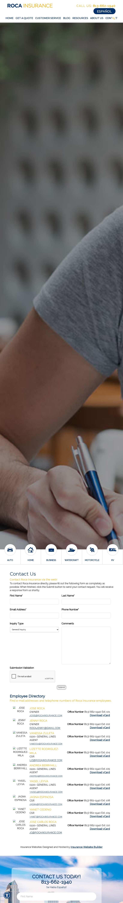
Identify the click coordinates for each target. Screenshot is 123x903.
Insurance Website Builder (87, 847)
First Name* (16, 595)
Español (104, 11)
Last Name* (68, 595)
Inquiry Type (16, 623)
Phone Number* (70, 609)
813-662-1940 (96, 6)
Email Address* (18, 609)
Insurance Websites (31, 847)
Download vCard (100, 715)
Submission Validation (22, 667)
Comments (68, 623)
